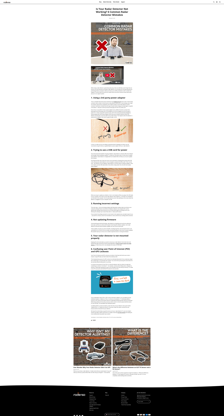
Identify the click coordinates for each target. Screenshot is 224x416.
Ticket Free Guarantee (126, 404)
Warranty (91, 410)
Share (94, 320)
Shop (106, 392)
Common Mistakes (99, 317)
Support (91, 395)
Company (123, 392)
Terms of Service (124, 399)
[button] (214, 2)
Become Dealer (124, 402)
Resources (91, 392)
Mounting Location (106, 317)
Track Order (92, 401)
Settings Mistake (118, 317)
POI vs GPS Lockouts (112, 317)
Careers (123, 395)
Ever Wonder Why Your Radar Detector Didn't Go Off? (92, 367)
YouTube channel (121, 312)
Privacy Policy (124, 397)
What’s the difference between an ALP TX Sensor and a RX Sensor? (131, 368)
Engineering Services (94, 408)
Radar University (93, 402)
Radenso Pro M (117, 101)
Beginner (94, 317)
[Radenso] (7, 2)
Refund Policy (92, 397)
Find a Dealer (124, 401)
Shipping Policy (92, 399)
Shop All (107, 395)
